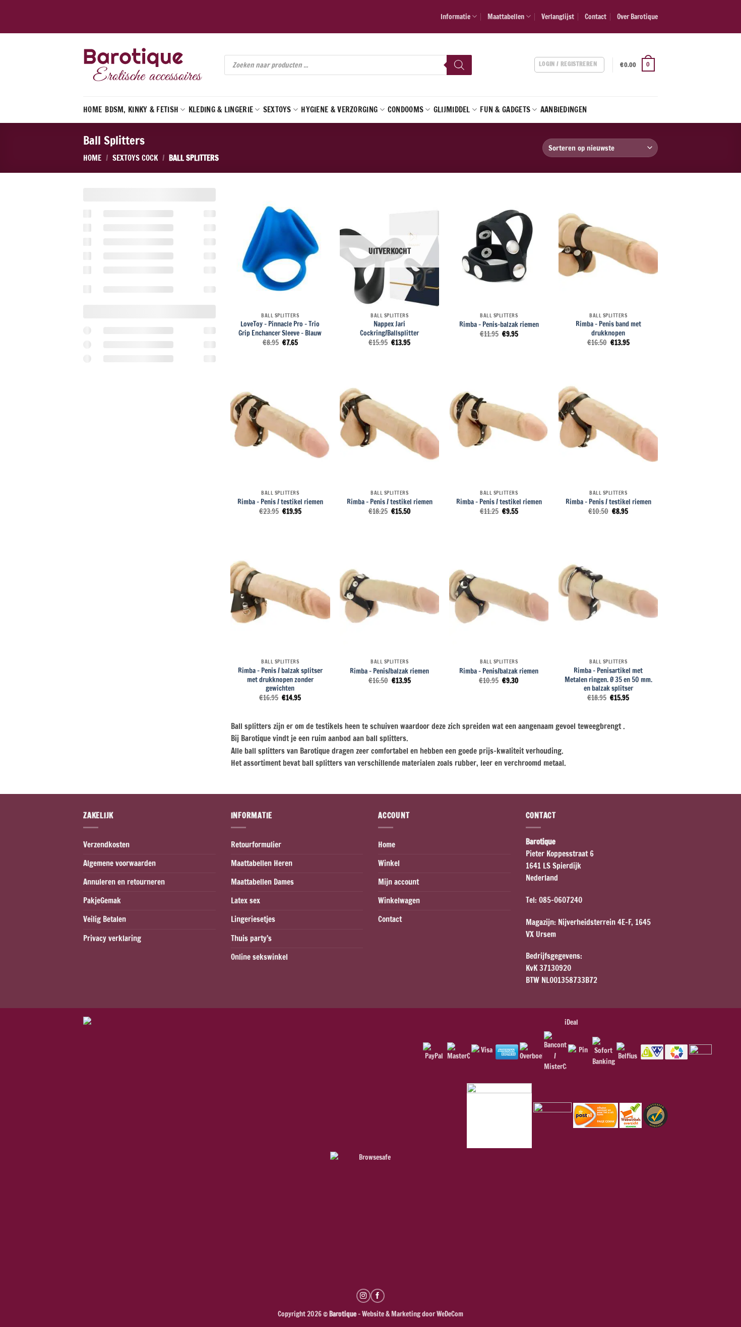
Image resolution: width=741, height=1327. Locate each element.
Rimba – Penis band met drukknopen (608, 328)
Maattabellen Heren (261, 863)
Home (92, 109)
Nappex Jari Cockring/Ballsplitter (389, 328)
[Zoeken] (459, 65)
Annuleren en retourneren (124, 882)
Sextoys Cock (135, 158)
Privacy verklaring (112, 938)
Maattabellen (505, 16)
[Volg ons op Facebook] (378, 1296)
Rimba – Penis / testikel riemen (280, 501)
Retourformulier (256, 844)
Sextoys (277, 109)
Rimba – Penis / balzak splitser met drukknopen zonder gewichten (280, 679)
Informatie (455, 16)
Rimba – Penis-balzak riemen (499, 324)
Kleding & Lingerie (221, 109)
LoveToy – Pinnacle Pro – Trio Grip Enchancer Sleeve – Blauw (280, 328)
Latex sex (245, 900)
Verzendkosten (106, 844)
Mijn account (398, 882)
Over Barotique (637, 16)
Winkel (389, 863)
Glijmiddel (452, 109)
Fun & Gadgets (505, 109)
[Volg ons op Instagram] (363, 1296)
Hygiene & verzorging (339, 109)
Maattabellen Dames (262, 882)
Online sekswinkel (259, 957)
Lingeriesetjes (253, 919)
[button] (639, 65)
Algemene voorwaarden (119, 863)
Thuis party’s (251, 938)
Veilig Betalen (104, 919)
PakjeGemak (102, 900)
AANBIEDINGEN (563, 109)
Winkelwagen (399, 900)
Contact (595, 16)
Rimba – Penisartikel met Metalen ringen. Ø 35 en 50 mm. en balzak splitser (608, 679)
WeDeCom (449, 1313)
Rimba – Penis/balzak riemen (389, 671)
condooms (405, 109)
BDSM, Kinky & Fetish (141, 109)
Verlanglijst (557, 16)
